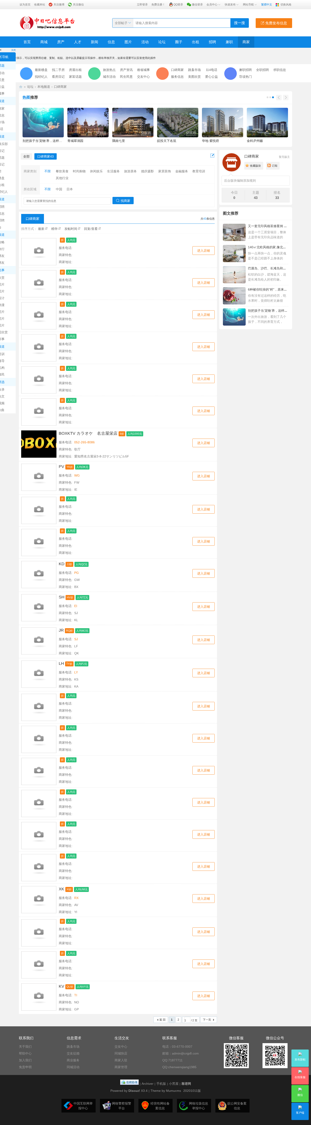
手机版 (161, 1083)
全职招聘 (262, 70)
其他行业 (62, 178)
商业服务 (73, 1060)
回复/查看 (91, 229)
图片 (128, 42)
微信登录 (197, 4)
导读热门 (245, 76)
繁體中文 (266, 4)
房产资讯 (126, 70)
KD (61, 564)
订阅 (274, 165)
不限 (47, 171)
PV (61, 466)
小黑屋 (173, 1083)
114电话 (211, 70)
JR (61, 630)
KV (61, 986)
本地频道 (43, 86)
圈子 (178, 42)
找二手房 (58, 70)
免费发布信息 (275, 23)
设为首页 (25, 4)
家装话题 (75, 76)
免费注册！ (158, 4)
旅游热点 (109, 70)
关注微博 (59, 4)
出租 (195, 42)
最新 (41, 229)
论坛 (162, 42)
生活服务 (113, 171)
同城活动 (73, 1067)
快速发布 (230, 4)
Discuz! (134, 1090)
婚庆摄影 (147, 171)
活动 (145, 42)
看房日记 (58, 76)
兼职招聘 (245, 70)
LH (61, 663)
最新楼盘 (41, 70)
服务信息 (177, 76)
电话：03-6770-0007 (177, 1046)
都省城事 (143, 70)
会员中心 (211, 4)
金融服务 (181, 171)
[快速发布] (212, 155)
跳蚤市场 (194, 70)
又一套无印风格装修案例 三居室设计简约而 (278, 226)
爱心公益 (211, 76)
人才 (77, 42)
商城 (44, 42)
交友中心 (143, 76)
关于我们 (25, 1046)
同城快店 (121, 1053)
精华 (54, 229)
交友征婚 (73, 1053)
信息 (111, 42)
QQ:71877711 (172, 1060)
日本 (69, 189)
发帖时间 (70, 229)
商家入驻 (121, 1060)
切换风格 (285, 4)
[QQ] (129, 1083)
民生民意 (126, 76)
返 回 (162, 1019)
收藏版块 (255, 165)
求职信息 (279, 70)
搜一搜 (239, 23)
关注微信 (78, 4)
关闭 (13, 50)
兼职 (229, 42)
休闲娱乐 (96, 171)
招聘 (212, 42)
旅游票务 (130, 171)
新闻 (94, 42)
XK (61, 889)
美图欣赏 (194, 76)
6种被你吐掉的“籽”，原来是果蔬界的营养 (277, 289)
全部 (26, 156)
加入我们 (25, 1060)
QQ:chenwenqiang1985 (179, 1067)
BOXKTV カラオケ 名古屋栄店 (88, 433)
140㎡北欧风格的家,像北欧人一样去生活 (276, 247)
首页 (27, 42)
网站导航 (248, 4)
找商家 (125, 201)
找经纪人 (41, 76)
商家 (246, 42)
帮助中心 (25, 1053)
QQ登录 (178, 4)
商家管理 (121, 1067)
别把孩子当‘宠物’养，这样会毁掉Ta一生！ (277, 310)
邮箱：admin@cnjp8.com (180, 1053)
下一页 (207, 1019)
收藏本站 (39, 4)
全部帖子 (121, 23)
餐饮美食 (62, 171)
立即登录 (142, 4)
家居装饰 (164, 171)
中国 (59, 189)
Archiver (147, 1083)
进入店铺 (203, 250)
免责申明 (25, 1067)
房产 (60, 42)
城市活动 (109, 76)
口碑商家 (177, 70)
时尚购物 (79, 171)
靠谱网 (186, 1083)
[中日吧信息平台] (47, 23)
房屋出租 (75, 70)
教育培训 (198, 171)
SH (61, 597)
